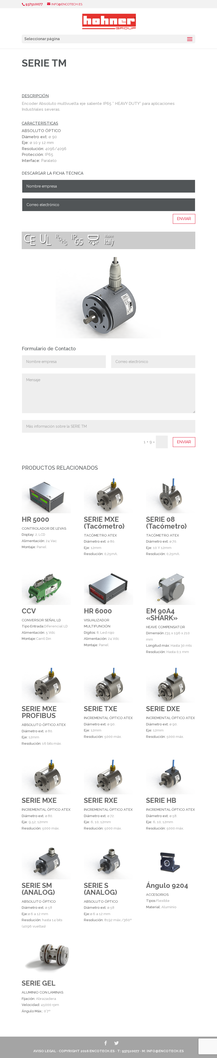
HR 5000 (35, 519)
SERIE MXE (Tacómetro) (104, 522)
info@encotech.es (165, 1051)
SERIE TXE (100, 709)
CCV (29, 611)
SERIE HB (161, 800)
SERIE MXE (39, 800)
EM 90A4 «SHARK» (162, 614)
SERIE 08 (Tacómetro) (166, 522)
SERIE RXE (100, 800)
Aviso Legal (44, 1051)
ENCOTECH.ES (102, 1051)
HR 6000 (98, 611)
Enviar (184, 218)
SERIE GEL (39, 983)
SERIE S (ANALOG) (100, 889)
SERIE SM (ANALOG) (38, 889)
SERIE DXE (163, 709)
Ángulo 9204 (167, 885)
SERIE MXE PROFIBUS (39, 712)
